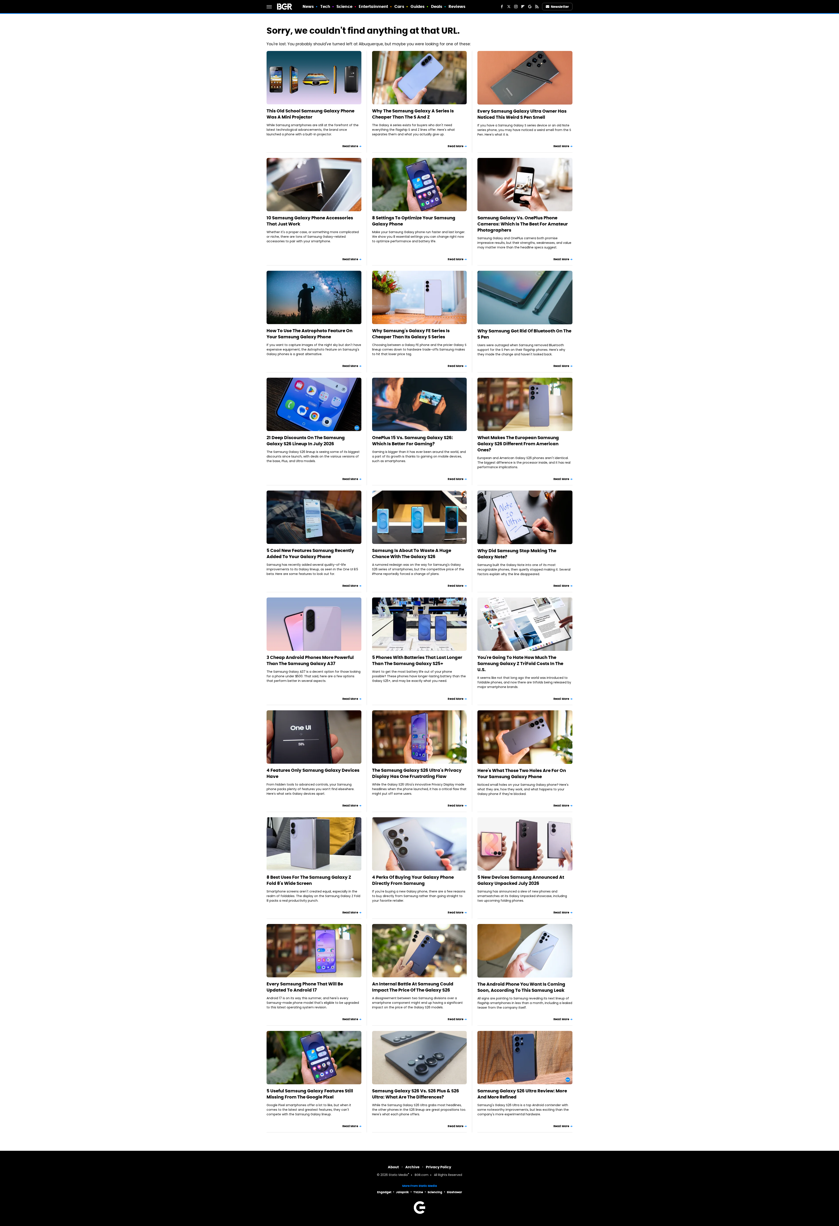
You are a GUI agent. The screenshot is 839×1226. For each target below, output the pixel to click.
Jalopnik (402, 1192)
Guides (418, 6)
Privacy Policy (438, 1167)
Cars (399, 6)
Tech (325, 6)
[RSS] (537, 6)
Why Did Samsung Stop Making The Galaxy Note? (516, 554)
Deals (436, 6)
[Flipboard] (523, 6)
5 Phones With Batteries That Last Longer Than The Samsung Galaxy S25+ (417, 660)
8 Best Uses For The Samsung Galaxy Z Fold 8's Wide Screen (309, 880)
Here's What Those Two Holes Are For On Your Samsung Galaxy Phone (521, 773)
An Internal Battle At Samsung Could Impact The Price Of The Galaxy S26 (412, 987)
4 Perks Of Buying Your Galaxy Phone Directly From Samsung (413, 880)
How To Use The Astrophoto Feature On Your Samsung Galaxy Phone (309, 334)
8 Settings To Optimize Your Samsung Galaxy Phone (413, 221)
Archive (412, 1167)
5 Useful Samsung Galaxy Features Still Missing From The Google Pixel (310, 1094)
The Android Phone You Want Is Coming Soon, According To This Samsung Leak (521, 987)
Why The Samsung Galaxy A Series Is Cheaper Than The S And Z (413, 114)
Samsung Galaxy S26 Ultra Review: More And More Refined (522, 1094)
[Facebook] (502, 6)
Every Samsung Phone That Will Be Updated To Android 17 (305, 987)
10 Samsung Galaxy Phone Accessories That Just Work (310, 221)
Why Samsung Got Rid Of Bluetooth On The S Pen (524, 334)
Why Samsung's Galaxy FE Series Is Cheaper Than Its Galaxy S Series (411, 334)
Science (344, 6)
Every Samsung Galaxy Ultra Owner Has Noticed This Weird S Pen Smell (522, 114)
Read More (350, 146)
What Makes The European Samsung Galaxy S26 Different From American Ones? (518, 444)
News (308, 6)
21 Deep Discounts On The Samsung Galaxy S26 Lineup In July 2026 (306, 441)
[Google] (530, 6)
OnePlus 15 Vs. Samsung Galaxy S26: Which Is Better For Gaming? (412, 441)
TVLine (418, 1192)
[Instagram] (516, 6)
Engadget (384, 1192)
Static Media (398, 1175)
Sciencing (435, 1192)
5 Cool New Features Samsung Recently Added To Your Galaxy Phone (310, 553)
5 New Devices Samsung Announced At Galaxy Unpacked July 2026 (520, 880)
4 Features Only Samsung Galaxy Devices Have (313, 773)
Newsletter (560, 7)
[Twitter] (509, 6)
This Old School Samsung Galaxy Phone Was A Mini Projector (310, 114)
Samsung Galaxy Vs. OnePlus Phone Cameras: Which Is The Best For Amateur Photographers (522, 224)
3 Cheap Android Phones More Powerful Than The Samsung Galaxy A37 (310, 660)
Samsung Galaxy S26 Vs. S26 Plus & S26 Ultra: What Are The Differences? (415, 1094)
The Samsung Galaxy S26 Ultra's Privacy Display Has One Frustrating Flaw (417, 773)
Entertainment (373, 6)
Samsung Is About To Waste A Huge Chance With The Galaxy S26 (411, 553)
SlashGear (454, 1192)
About (393, 1167)
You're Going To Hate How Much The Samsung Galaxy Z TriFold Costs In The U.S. (520, 663)
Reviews (457, 6)
